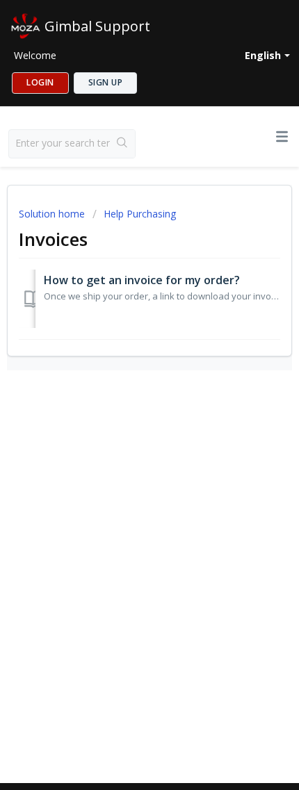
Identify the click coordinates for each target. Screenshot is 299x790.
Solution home (53, 213)
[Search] (122, 144)
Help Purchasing (140, 213)
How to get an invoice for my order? (142, 280)
